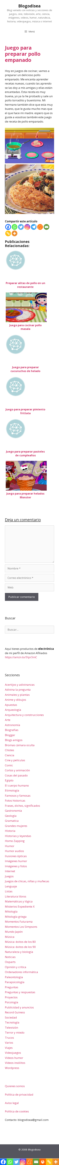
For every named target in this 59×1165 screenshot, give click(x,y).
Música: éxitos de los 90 (20, 947)
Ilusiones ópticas (16, 856)
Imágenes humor (16, 861)
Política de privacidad (19, 1094)
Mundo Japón (14, 932)
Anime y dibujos (15, 700)
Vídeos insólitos (15, 1063)
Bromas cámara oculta (20, 745)
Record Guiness (15, 1012)
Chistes (9, 750)
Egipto (9, 780)
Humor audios (14, 851)
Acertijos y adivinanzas (20, 685)
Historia (10, 831)
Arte (7, 720)
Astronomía (12, 725)
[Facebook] (8, 227)
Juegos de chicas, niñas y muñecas (27, 881)
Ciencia (9, 755)
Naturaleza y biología (19, 952)
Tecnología (12, 1022)
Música (9, 937)
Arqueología (13, 710)
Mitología (11, 911)
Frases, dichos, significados (22, 806)
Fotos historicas (15, 800)
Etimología (12, 790)
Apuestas (11, 705)
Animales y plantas (17, 695)
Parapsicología (14, 982)
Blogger (10, 735)
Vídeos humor (14, 1058)
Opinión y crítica (15, 967)
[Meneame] (40, 227)
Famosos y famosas (17, 795)
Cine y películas (15, 760)
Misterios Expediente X (20, 906)
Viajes (9, 1048)
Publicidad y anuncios (19, 1007)
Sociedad (11, 1017)
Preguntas (11, 987)
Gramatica (12, 821)
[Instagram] (27, 227)
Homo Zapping (15, 841)
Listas (8, 891)
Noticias (10, 957)
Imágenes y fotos (16, 866)
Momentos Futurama (19, 921)
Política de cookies (17, 1111)
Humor (9, 846)
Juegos (9, 876)
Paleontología (14, 977)
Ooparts (10, 962)
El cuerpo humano (17, 785)
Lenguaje (11, 886)
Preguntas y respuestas (20, 992)
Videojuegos (13, 1053)
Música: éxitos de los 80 (20, 942)
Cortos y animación (17, 770)
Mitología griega (16, 916)
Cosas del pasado (16, 775)
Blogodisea (29, 6)
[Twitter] (21, 227)
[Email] (46, 227)
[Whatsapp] (14, 227)
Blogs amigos (13, 740)
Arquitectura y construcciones (24, 715)
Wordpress (12, 1068)
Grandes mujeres (16, 826)
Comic (9, 765)
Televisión (11, 1027)
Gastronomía (13, 810)
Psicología (11, 1002)
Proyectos (11, 997)
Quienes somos (15, 1086)
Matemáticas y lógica (19, 901)
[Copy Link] (8, 233)
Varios (9, 1042)
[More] (14, 233)
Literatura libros (15, 896)
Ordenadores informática (21, 972)
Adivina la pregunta (18, 689)
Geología (11, 816)
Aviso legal (12, 1103)
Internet (10, 871)
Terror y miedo (14, 1032)
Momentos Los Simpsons (21, 927)
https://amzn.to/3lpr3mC (21, 657)
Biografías (11, 730)
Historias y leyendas (18, 836)
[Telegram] (34, 227)
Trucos (9, 1038)
